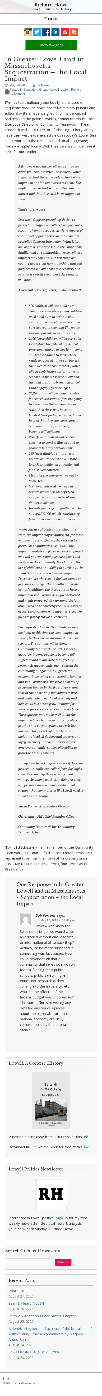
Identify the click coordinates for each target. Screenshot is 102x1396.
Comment (18, 94)
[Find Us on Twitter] (37, 32)
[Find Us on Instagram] (28, 32)
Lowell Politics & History (51, 9)
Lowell (65, 89)
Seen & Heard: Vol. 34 (26, 1303)
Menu (52, 18)
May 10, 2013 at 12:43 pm (58, 920)
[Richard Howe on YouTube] (65, 32)
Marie (45, 85)
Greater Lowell (49, 89)
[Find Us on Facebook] (46, 32)
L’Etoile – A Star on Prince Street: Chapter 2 (44, 1315)
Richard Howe (51, 4)
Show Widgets (51, 45)
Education (30, 89)
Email (5, 1378)
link (85, 1136)
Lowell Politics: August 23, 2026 (34, 1352)
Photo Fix (16, 1290)
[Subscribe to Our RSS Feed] (74, 32)
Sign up (62, 1217)
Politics (76, 89)
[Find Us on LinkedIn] (55, 32)
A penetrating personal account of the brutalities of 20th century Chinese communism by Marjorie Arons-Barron (50, 1334)
